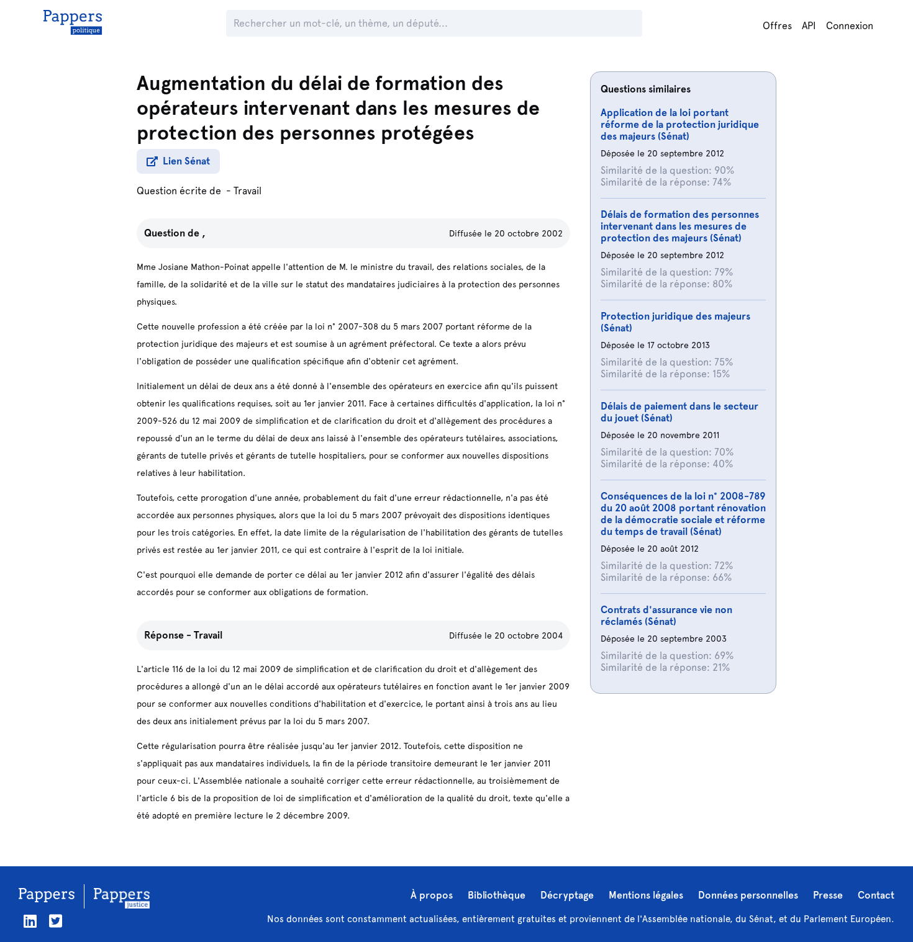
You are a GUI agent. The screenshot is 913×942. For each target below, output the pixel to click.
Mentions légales (646, 895)
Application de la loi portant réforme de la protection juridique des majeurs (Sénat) (680, 124)
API (809, 26)
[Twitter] (55, 921)
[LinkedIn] (30, 921)
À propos (432, 895)
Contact (876, 895)
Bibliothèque (496, 895)
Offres (777, 26)
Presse (828, 895)
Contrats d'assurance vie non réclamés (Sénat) (666, 615)
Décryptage (567, 895)
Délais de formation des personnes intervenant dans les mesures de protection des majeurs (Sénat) (680, 226)
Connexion (849, 26)
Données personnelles (748, 895)
